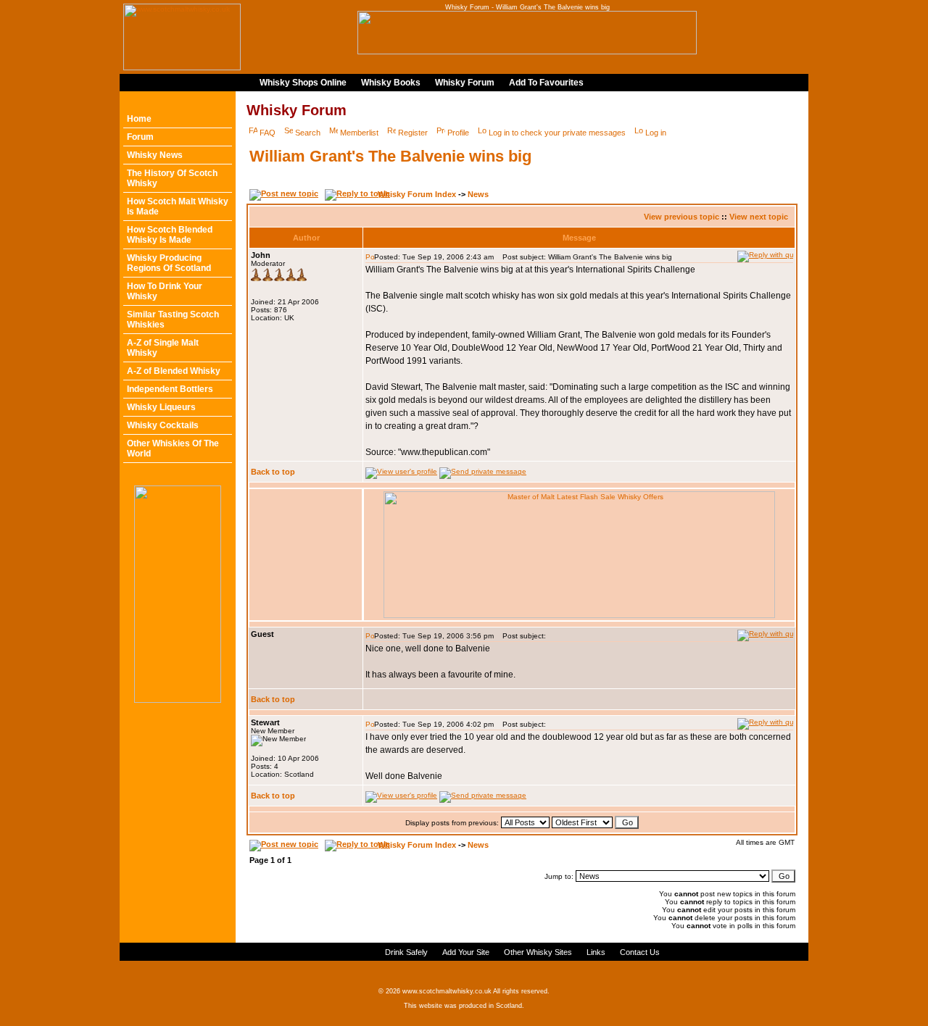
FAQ (268, 132)
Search (307, 132)
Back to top (273, 471)
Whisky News (155, 155)
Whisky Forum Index (417, 194)
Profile (458, 132)
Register (413, 132)
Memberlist (359, 132)
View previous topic (681, 216)
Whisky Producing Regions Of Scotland (169, 263)
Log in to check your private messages (557, 132)
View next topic (758, 216)
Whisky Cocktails (163, 425)
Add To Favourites (546, 83)
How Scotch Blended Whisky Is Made (169, 235)
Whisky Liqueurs (161, 407)
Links (596, 952)
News (478, 194)
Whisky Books (390, 83)
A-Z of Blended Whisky (173, 371)
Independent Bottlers (170, 389)
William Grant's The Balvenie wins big (390, 156)
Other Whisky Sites (538, 952)
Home (139, 119)
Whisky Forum (464, 83)
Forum (140, 137)
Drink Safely (406, 952)
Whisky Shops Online (303, 83)
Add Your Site (465, 952)
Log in (655, 132)
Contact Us (640, 952)
